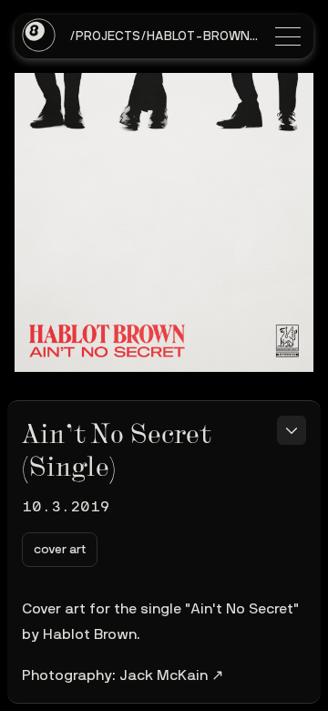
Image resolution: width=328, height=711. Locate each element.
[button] (60, 549)
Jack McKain (163, 675)
